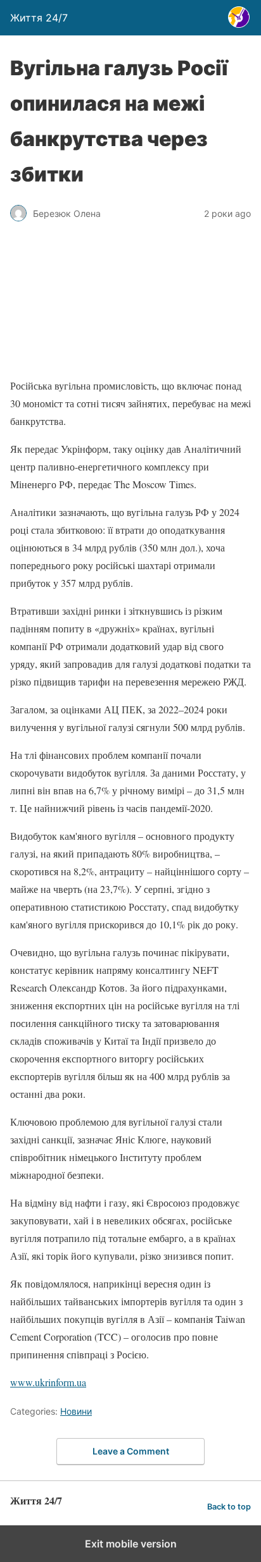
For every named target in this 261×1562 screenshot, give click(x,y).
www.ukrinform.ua (48, 1382)
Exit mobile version (131, 1543)
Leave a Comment (130, 1451)
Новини (76, 1411)
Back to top (229, 1506)
